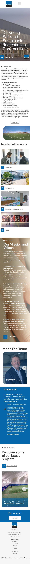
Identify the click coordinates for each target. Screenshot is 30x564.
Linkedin (15, 553)
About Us (14, 541)
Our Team (15, 543)
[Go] (2, 167)
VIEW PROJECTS (10, 57)
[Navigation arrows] (25, 390)
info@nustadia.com (14, 536)
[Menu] (20, 3)
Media (7, 230)
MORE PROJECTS (11, 466)
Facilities (14, 547)
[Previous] (20, 390)
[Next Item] (24, 368)
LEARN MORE (12, 337)
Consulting (8, 167)
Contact (15, 548)
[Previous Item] (7, 368)
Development (9, 188)
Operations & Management (14, 209)
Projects (15, 545)
